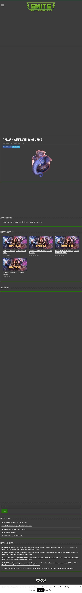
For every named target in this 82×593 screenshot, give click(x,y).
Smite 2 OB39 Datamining (9, 532)
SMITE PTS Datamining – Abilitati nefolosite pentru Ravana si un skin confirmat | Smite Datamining (31, 558)
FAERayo (6, 143)
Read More (48, 590)
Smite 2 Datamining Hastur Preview (12, 536)
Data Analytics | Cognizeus (9, 568)
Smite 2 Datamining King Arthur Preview (13, 529)
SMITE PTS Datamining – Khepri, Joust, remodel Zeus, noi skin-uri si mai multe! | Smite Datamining (31, 563)
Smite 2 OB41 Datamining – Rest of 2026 (13, 522)
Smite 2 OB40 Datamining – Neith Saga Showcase (16, 526)
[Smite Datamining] (41, 7)
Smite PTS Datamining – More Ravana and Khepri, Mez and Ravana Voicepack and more (47, 568)
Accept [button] (40, 590)
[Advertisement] (41, 29)
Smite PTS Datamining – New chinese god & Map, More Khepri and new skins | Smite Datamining (31, 547)
